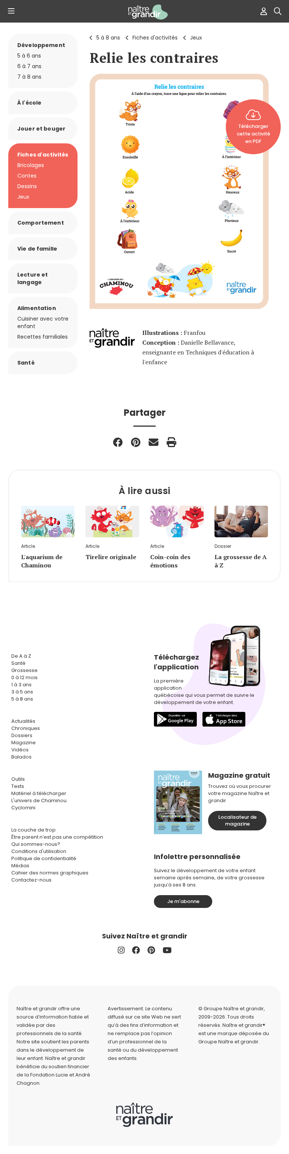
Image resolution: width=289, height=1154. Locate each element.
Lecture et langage (32, 278)
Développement (41, 45)
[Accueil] (144, 12)
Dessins (27, 186)
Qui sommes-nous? (35, 844)
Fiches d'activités (155, 37)
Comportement (40, 223)
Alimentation (36, 308)
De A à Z (21, 656)
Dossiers (21, 735)
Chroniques (25, 728)
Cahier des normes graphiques (49, 872)
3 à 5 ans (22, 691)
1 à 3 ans (21, 684)
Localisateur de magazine (237, 820)
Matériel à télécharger (38, 793)
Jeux (196, 37)
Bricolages (30, 165)
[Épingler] (135, 442)
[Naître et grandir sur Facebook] (136, 950)
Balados (21, 756)
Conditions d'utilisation (38, 851)
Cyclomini (23, 807)
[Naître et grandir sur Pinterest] (151, 950)
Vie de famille (37, 248)
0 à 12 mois (24, 677)
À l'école (29, 102)
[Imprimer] (171, 442)
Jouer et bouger (41, 128)
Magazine (23, 742)
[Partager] (118, 442)
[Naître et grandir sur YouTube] (167, 950)
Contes (27, 175)
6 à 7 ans (29, 66)
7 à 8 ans (29, 77)
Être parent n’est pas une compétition (57, 837)
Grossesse (24, 670)
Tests (17, 786)
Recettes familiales (42, 337)
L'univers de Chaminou (39, 800)
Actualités (23, 721)
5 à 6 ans (29, 55)
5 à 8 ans (108, 37)
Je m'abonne (183, 901)
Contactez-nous (31, 879)
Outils (18, 779)
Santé (26, 362)
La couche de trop (33, 829)
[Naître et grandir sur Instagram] (121, 950)
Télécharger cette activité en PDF (253, 134)
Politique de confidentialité (43, 858)
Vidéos (20, 749)
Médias (20, 865)
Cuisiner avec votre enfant (42, 322)
